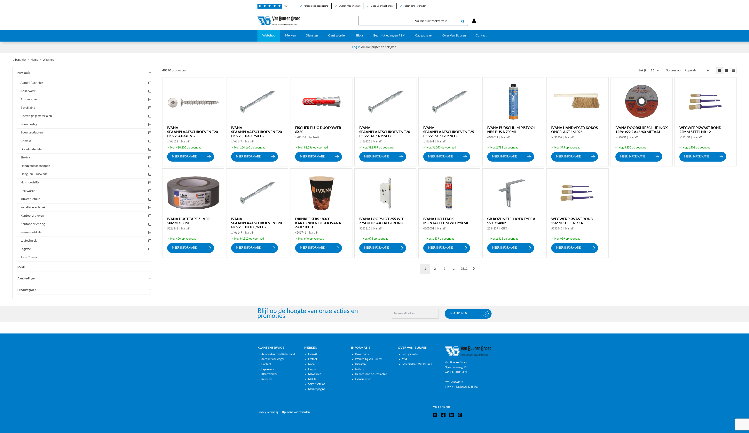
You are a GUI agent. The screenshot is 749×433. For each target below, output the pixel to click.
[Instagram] (460, 415)
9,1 (286, 5)
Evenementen (363, 379)
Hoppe (312, 369)
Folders (359, 369)
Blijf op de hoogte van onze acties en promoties (307, 314)
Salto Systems (316, 384)
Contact (266, 364)
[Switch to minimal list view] (733, 70)
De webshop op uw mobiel (371, 374)
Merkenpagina (316, 389)
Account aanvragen (273, 359)
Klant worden (269, 374)
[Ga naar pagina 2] (474, 269)
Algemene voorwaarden (295, 412)
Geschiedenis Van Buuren (417, 364)
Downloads (362, 354)
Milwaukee (314, 374)
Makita (312, 379)
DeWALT (313, 354)
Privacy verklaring (267, 412)
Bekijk (642, 70)
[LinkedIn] (451, 415)
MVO (405, 359)
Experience (267, 369)
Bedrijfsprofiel (410, 354)
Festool (312, 359)
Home (34, 60)
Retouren (266, 379)
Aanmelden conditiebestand (278, 354)
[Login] (474, 21)
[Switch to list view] (726, 70)
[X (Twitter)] (435, 415)
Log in (356, 47)
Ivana (311, 364)
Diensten (360, 364)
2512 (464, 268)
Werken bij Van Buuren (368, 359)
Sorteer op (673, 70)
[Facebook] (443, 415)
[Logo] (468, 351)
